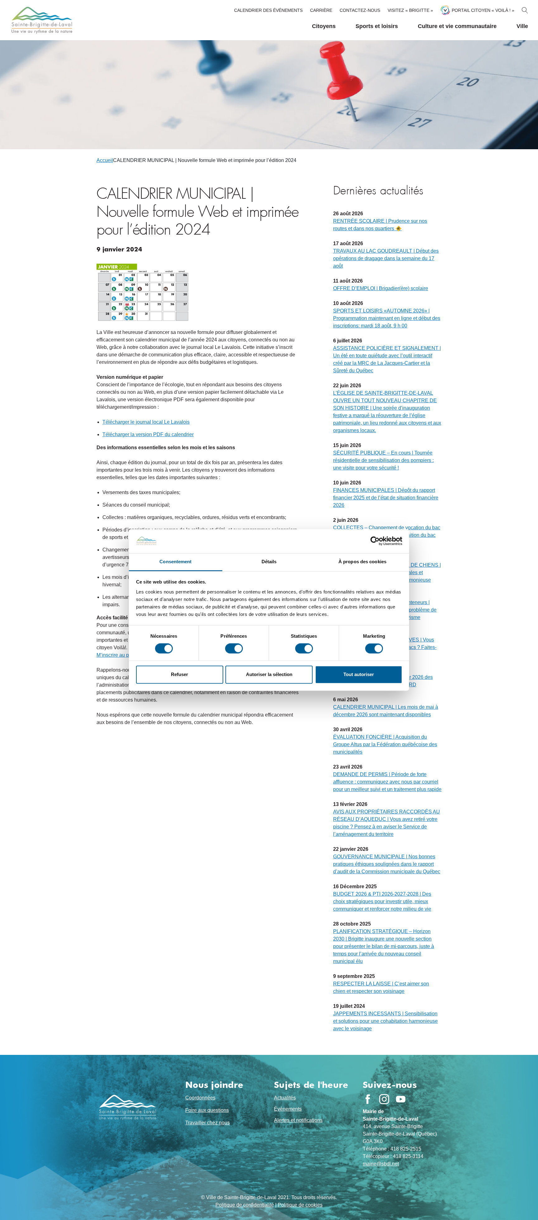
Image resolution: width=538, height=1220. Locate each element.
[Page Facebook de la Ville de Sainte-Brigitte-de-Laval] (368, 1099)
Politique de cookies (300, 1205)
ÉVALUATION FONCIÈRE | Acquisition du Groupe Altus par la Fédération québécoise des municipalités (385, 744)
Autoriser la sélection (269, 674)
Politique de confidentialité (244, 1205)
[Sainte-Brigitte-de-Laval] (41, 20)
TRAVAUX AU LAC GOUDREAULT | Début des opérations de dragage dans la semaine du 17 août (386, 258)
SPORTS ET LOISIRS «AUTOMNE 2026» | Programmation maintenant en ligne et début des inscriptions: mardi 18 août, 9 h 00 (386, 318)
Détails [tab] (269, 561)
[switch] (234, 649)
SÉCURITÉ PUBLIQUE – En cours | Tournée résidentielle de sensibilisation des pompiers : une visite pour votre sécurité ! (383, 460)
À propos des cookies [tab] (362, 561)
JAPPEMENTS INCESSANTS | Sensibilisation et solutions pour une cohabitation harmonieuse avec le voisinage (385, 1021)
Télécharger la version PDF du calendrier (148, 434)
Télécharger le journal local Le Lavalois (146, 422)
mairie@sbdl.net (381, 1163)
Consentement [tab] (175, 561)
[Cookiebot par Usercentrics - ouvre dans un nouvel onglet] (375, 541)
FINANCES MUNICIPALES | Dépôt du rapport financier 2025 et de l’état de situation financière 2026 (385, 498)
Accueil (105, 160)
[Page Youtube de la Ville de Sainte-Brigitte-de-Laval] (401, 1099)
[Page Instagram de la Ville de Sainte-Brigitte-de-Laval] (384, 1099)
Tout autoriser (358, 674)
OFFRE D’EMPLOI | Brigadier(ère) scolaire (380, 288)
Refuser (179, 674)
